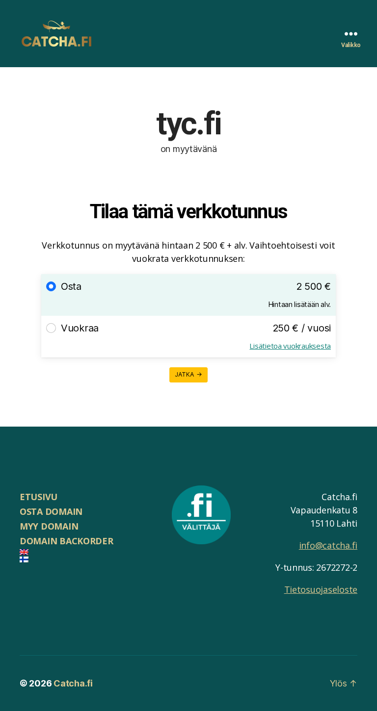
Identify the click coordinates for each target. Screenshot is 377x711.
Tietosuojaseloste (320, 589)
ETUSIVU (38, 497)
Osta (71, 286)
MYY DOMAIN (49, 526)
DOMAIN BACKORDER (66, 541)
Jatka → (189, 374)
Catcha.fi (73, 683)
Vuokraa (80, 328)
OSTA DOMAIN (51, 511)
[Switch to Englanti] (86, 552)
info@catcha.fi (328, 545)
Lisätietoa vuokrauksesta (290, 346)
